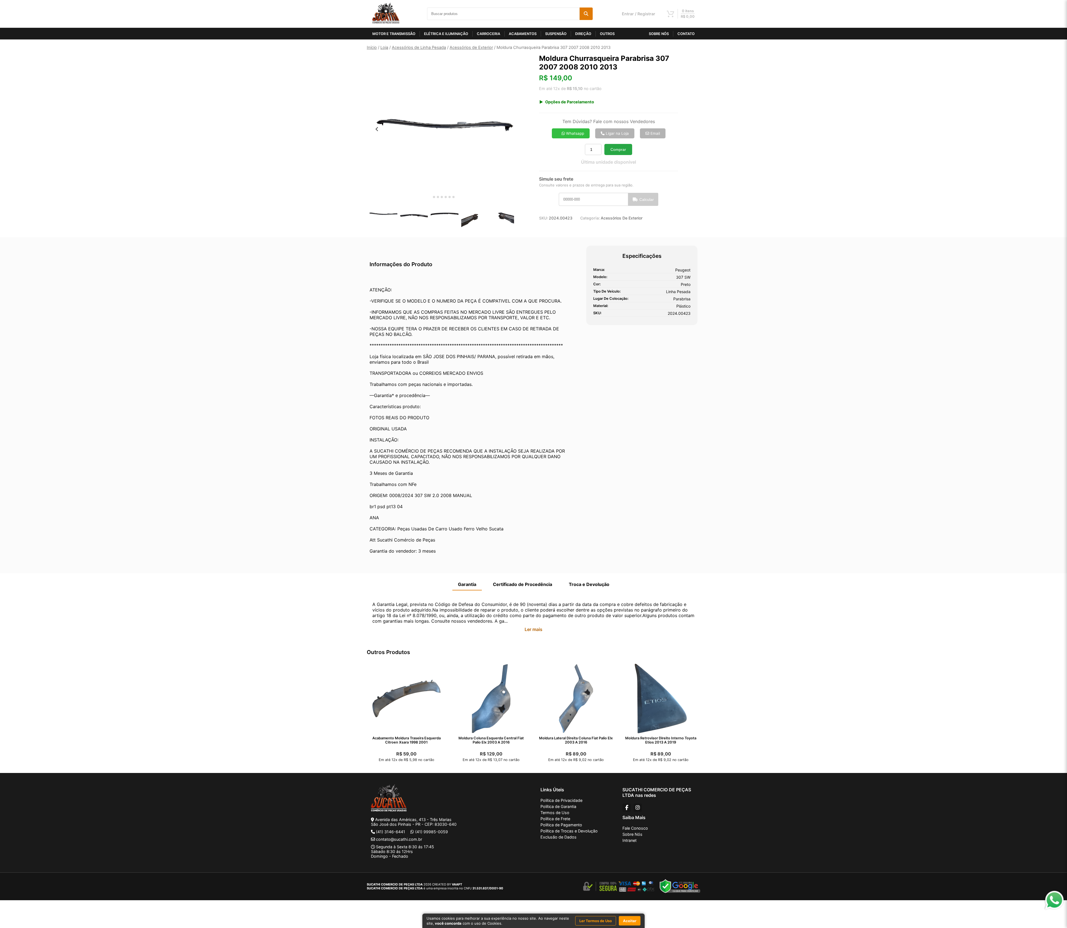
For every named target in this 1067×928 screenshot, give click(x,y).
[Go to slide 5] (446, 197)
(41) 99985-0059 (431, 831)
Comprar (618, 149)
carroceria (488, 34)
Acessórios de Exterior (471, 47)
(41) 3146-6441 (390, 831)
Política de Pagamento (561, 824)
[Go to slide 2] (434, 197)
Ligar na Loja (617, 133)
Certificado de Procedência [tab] (522, 584)
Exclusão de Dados (558, 837)
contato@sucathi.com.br (399, 839)
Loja (384, 47)
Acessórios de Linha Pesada (419, 47)
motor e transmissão (393, 34)
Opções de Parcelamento (569, 101)
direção (583, 34)
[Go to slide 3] (438, 197)
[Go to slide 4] (442, 197)
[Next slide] (506, 129)
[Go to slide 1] (430, 197)
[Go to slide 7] (453, 197)
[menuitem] (383, 215)
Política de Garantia (558, 806)
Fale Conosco (635, 828)
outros (607, 34)
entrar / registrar (638, 13)
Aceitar (629, 921)
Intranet (629, 840)
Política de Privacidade (561, 800)
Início (372, 47)
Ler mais (533, 629)
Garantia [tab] (467, 584)
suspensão (556, 34)
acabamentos (523, 34)
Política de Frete (555, 818)
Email (654, 133)
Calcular (646, 199)
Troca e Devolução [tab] (589, 584)
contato (686, 34)
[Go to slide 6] (449, 197)
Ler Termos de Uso (595, 921)
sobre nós (659, 34)
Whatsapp (574, 133)
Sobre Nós (632, 834)
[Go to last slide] (377, 129)
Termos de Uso (554, 812)
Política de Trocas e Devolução (569, 831)
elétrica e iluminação (446, 34)
